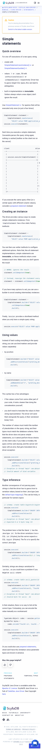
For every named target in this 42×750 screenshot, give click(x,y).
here (4, 694)
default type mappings (14, 495)
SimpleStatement (12, 105)
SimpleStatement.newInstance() (16, 65)
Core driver (16, 10)
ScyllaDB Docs (10, 7)
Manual (5, 10)
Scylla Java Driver (27, 7)
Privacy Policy (28, 729)
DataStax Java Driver (16, 691)
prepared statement (18, 206)
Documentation (21, 2)
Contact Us (7, 715)
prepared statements (28, 647)
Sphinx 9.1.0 (18, 741)
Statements (29, 10)
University (25, 713)
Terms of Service (13, 729)
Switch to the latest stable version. (20, 29)
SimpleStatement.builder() (14, 68)
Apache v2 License (9, 688)
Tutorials (14, 713)
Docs (4, 713)
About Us (19, 715)
